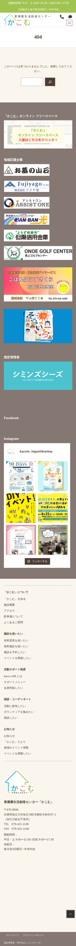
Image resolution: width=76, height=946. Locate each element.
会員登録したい (13, 687)
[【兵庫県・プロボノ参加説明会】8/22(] (53, 508)
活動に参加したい (15, 706)
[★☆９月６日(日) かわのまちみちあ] (21, 476)
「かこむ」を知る (15, 598)
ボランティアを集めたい (19, 711)
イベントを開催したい (17, 658)
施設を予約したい (15, 652)
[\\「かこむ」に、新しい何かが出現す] (21, 508)
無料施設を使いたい (16, 646)
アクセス (9, 610)
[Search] (50, 82)
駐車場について (13, 616)
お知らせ (9, 735)
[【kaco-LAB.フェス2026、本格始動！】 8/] (53, 540)
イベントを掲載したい (17, 753)
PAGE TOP (70, 914)
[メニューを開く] (69, 23)
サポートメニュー (15, 682)
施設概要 (9, 604)
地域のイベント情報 (16, 747)
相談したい (11, 717)
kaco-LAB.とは (13, 676)
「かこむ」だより (15, 741)
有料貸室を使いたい (16, 640)
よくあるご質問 (13, 622)
